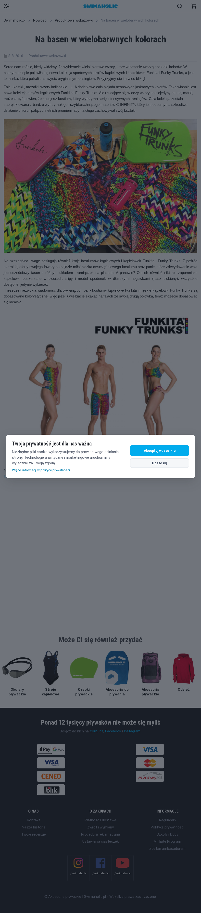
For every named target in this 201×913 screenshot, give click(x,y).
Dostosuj (159, 463)
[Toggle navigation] (6, 6)
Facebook (113, 731)
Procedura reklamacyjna (100, 834)
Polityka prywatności (167, 827)
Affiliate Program (167, 841)
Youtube (96, 731)
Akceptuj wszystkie (160, 451)
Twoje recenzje (33, 834)
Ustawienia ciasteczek (100, 841)
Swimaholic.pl (14, 20)
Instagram (132, 731)
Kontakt (33, 820)
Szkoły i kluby (167, 834)
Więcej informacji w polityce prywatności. (41, 470)
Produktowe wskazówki (74, 20)
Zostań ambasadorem (167, 848)
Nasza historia (33, 827)
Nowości (40, 20)
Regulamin (167, 820)
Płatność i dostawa (100, 820)
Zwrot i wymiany (100, 827)
